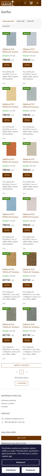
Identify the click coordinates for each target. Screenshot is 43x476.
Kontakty (4, 406)
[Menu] (37, 3)
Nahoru (22, 383)
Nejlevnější (20, 21)
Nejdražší (30, 21)
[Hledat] (25, 3)
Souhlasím (30, 470)
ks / (21, 438)
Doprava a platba (7, 403)
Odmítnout (11, 470)
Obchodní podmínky (8, 400)
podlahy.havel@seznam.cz (14, 419)
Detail (7, 65)
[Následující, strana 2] (21, 372)
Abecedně (6, 26)
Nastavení (20, 462)
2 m (3, 83)
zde (10, 456)
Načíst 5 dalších (21, 365)
